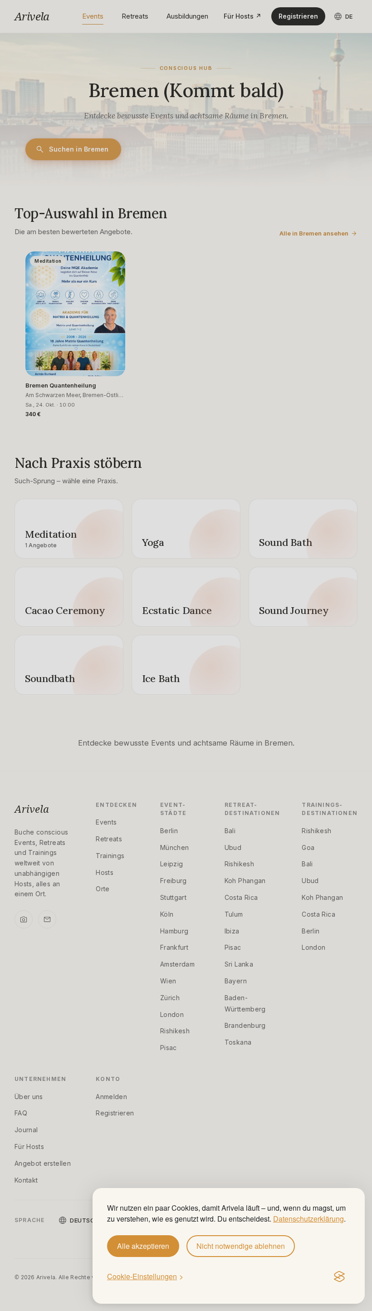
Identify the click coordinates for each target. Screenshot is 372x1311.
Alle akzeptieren (143, 1246)
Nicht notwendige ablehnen (240, 1246)
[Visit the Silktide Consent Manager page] (339, 1277)
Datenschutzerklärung (308, 1218)
